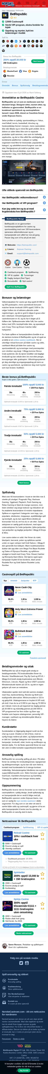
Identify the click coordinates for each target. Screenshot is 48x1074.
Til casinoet (24, 653)
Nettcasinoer (11, 10)
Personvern (6, 1039)
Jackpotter (25, 581)
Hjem (3, 10)
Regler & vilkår (18, 1039)
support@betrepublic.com (28, 253)
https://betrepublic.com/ (27, 245)
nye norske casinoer (26, 801)
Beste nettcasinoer (24, 933)
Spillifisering (33, 272)
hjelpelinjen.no (26, 867)
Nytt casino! (27, 281)
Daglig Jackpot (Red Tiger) (18, 278)
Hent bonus (38, 61)
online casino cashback (24, 340)
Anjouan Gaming (24, 249)
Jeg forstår (24, 1070)
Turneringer (29, 275)
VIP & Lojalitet (13, 275)
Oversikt (6, 85)
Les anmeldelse (24, 593)
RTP (34, 581)
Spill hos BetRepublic (16, 287)
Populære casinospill (38, 658)
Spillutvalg (25, 85)
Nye (5, 581)
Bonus (15, 85)
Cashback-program (15, 272)
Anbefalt (13, 581)
